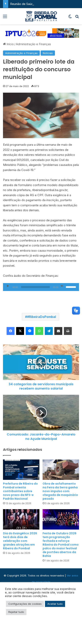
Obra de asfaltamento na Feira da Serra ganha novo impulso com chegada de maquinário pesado (60, 491)
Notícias (48, 53)
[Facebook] (11, 331)
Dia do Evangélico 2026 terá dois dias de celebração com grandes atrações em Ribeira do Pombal (20, 540)
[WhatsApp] (39, 331)
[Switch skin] (70, 17)
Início (10, 44)
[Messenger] (30, 331)
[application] (41, 287)
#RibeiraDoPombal (41, 317)
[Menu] (5, 17)
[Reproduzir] (8, 286)
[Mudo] (62, 286)
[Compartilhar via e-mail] (58, 331)
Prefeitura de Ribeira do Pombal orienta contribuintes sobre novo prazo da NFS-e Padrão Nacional (20, 491)
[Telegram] (49, 331)
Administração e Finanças (33, 44)
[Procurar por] (77, 17)
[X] (20, 331)
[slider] (71, 286)
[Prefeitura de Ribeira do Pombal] (41, 16)
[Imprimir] (68, 331)
